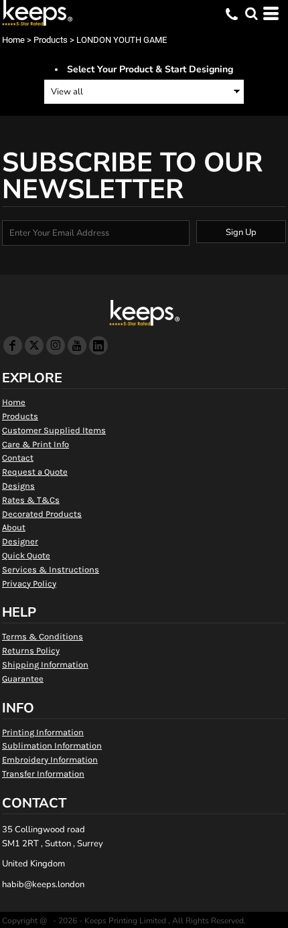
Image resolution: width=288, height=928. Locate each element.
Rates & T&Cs (31, 500)
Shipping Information (45, 665)
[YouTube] (77, 345)
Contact (17, 458)
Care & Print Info (35, 444)
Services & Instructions (50, 569)
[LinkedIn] (98, 345)
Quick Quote (26, 555)
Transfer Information (43, 774)
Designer (20, 541)
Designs (18, 486)
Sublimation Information (52, 746)
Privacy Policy (29, 583)
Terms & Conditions (42, 636)
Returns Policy (31, 650)
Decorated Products (42, 514)
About (13, 527)
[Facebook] (12, 345)
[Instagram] (55, 345)
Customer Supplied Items (54, 430)
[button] (251, 13)
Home (13, 40)
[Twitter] (34, 345)
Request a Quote (35, 472)
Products (50, 40)
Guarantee (23, 679)
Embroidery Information (50, 760)
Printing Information (43, 732)
